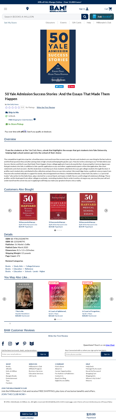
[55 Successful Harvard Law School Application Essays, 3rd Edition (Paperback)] (58, 206)
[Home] (58, 9)
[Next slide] (106, 210)
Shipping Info (90, 376)
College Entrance (33, 266)
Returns (89, 380)
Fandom (9, 383)
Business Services (36, 371)
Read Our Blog (60, 378)
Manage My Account (93, 369)
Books (8, 266)
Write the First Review (46, 107)
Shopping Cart (91, 373)
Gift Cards (76, 22)
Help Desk (90, 366)
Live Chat (110, 345)
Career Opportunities (63, 371)
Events (63, 22)
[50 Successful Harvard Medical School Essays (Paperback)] (88, 206)
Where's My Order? (93, 378)
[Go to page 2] (57, 230)
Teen (8, 373)
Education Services (36, 373)
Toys (7, 380)
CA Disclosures (95, 402)
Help (89, 22)
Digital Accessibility (62, 380)
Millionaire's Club (103, 22)
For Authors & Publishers (64, 373)
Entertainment (11, 378)
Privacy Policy (107, 402)
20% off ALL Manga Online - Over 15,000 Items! (59, 2)
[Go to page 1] (55, 230)
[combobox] (47, 16)
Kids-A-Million (11, 371)
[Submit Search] (84, 16)
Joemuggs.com (71, 402)
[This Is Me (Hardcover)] (24, 296)
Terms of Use (83, 402)
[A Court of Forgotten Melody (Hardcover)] (92, 295)
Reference (29, 269)
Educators (50, 22)
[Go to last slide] (10, 210)
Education (18, 269)
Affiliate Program (35, 369)
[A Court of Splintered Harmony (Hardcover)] (58, 295)
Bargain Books (11, 376)
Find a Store (59, 366)
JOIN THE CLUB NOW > (13, 394)
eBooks (9, 369)
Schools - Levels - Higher (35, 271)
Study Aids (18, 266)
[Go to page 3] (59, 230)
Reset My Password (93, 371)
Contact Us (59, 376)
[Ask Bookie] (102, 17)
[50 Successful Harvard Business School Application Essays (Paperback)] (28, 206)
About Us (58, 369)
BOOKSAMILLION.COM (55, 402)
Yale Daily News (13, 104)
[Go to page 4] (61, 230)
